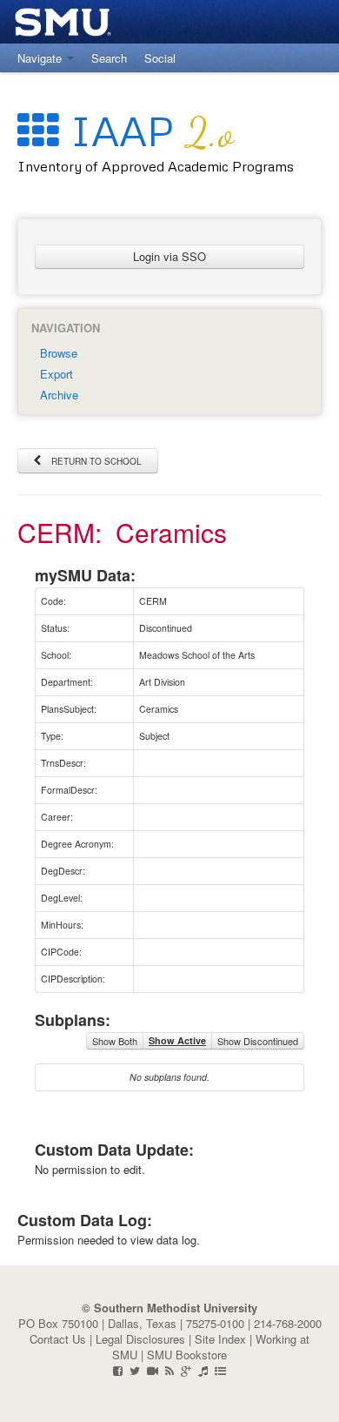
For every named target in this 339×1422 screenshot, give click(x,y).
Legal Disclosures (140, 1339)
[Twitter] (135, 1370)
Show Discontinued (257, 1041)
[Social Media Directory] (220, 1370)
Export (56, 374)
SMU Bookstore (187, 1354)
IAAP (146, 130)
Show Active (177, 1040)
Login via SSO (169, 256)
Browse (58, 353)
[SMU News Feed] (169, 1370)
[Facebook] (118, 1370)
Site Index (220, 1339)
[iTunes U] (203, 1370)
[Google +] (186, 1370)
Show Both (114, 1041)
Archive (59, 394)
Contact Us (58, 1339)
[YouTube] (152, 1370)
